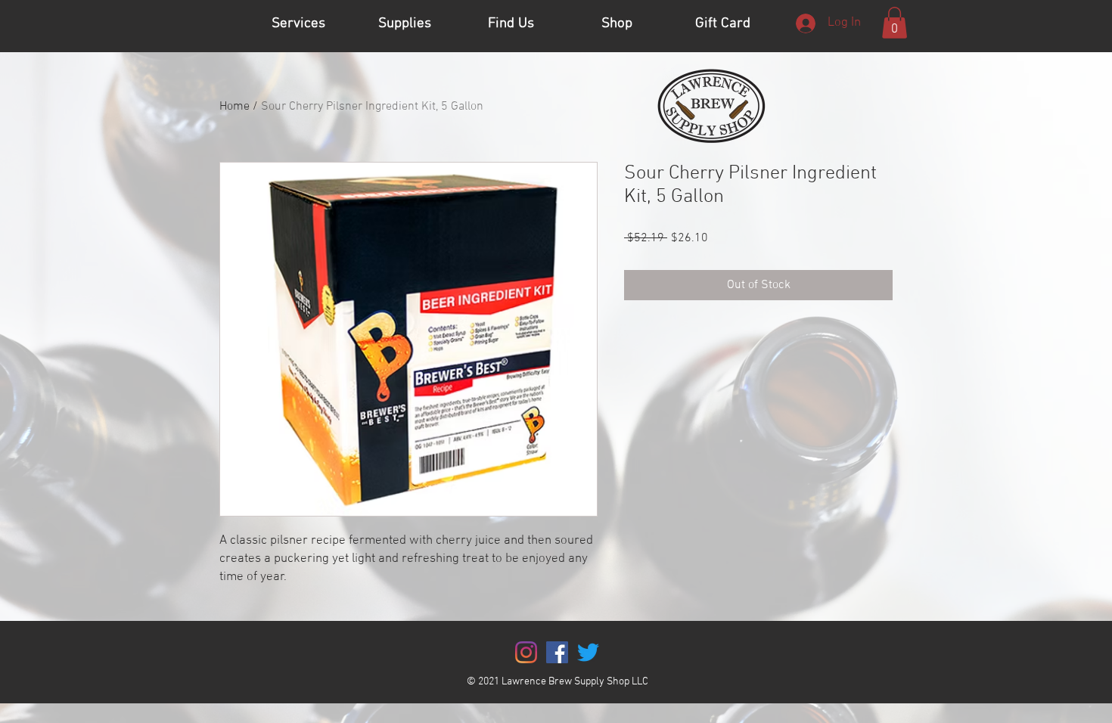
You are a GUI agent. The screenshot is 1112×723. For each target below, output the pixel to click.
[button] (894, 23)
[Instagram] (526, 652)
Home (234, 106)
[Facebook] (557, 652)
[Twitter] (588, 652)
